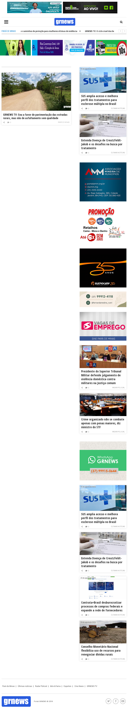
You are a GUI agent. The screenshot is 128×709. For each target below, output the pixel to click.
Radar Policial (118, 387)
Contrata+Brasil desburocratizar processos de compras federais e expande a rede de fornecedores (102, 606)
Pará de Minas (63, 122)
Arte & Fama (55, 686)
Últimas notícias (118, 108)
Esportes (67, 686)
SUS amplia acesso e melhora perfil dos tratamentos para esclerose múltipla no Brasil (99, 100)
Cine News (79, 686)
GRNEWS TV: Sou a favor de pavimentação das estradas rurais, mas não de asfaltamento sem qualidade (35, 116)
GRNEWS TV (92, 686)
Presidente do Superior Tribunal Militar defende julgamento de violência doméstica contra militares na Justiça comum (101, 377)
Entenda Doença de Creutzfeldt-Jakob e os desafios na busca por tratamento (101, 144)
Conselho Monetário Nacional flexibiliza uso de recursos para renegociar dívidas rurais (101, 650)
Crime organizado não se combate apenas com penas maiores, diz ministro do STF (102, 423)
